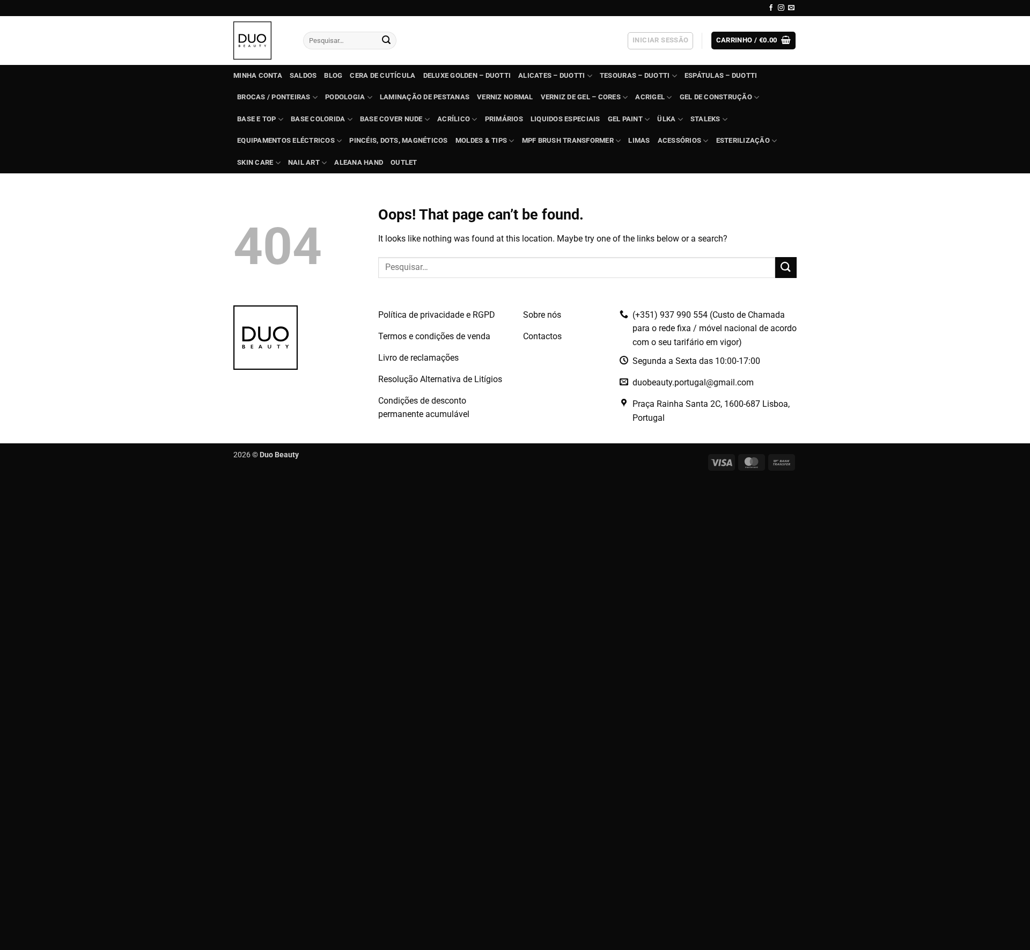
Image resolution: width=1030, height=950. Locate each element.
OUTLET (404, 162)
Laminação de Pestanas (424, 97)
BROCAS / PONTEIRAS (274, 97)
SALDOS (303, 75)
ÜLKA (666, 119)
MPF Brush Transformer (568, 140)
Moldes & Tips (481, 140)
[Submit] (386, 41)
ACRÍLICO (453, 119)
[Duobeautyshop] (260, 40)
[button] (660, 40)
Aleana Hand (358, 162)
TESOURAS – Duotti (635, 75)
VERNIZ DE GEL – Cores (581, 97)
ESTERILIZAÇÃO (743, 140)
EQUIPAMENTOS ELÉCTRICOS (286, 140)
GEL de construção (716, 97)
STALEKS (705, 119)
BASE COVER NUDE (391, 119)
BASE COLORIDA (318, 119)
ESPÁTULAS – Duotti (721, 75)
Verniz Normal (505, 97)
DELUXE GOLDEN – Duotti (467, 75)
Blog (333, 75)
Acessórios (680, 140)
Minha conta (257, 75)
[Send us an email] (791, 8)
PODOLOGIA (345, 97)
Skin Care (255, 162)
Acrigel (650, 97)
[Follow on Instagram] (781, 8)
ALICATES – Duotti (551, 75)
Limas (639, 140)
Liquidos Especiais (565, 119)
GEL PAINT (625, 119)
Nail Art (304, 162)
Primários (504, 119)
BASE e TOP (256, 119)
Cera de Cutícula (382, 75)
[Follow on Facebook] (771, 8)
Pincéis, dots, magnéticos (398, 140)
